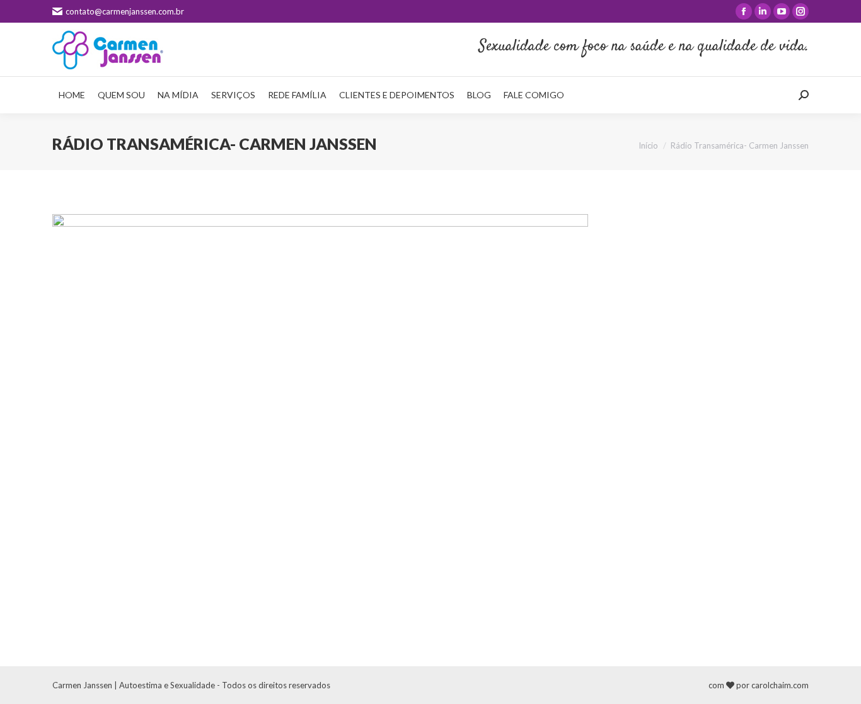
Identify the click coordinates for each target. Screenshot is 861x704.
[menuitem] (71, 95)
